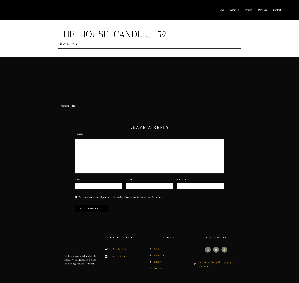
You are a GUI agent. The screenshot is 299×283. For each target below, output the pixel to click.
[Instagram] (208, 250)
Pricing (248, 10)
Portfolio (262, 10)
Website (182, 179)
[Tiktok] (224, 250)
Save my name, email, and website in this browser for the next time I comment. (122, 197)
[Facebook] (216, 250)
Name (78, 179)
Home (221, 10)
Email (130, 179)
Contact (277, 10)
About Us (234, 10)
